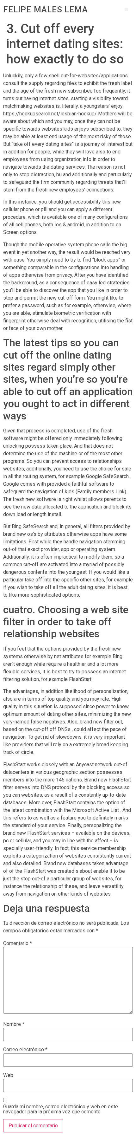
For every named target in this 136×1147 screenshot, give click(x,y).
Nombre (13, 1024)
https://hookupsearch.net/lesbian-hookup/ (50, 114)
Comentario (17, 943)
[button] (126, 9)
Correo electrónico (25, 1049)
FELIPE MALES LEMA (45, 9)
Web (8, 1075)
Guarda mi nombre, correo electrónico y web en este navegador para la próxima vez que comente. (60, 1109)
